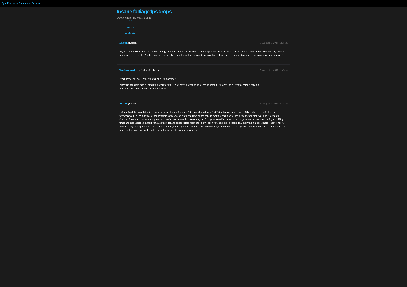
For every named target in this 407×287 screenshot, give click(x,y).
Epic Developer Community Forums (21, 3)
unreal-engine (130, 33)
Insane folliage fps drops (144, 11)
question (130, 27)
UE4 (130, 21)
